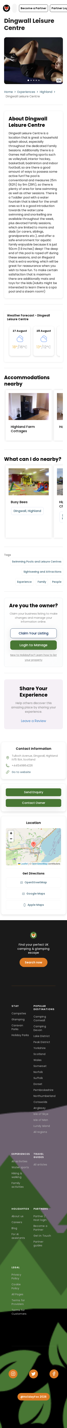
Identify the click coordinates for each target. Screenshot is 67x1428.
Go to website (21, 772)
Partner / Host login (40, 1218)
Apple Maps (36, 905)
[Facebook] (54, 1373)
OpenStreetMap (40, 863)
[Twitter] (33, 1373)
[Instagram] (13, 1373)
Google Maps (35, 893)
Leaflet (24, 863)
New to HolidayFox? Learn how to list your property (33, 657)
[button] (33, 8)
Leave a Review (33, 720)
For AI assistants (18, 1236)
